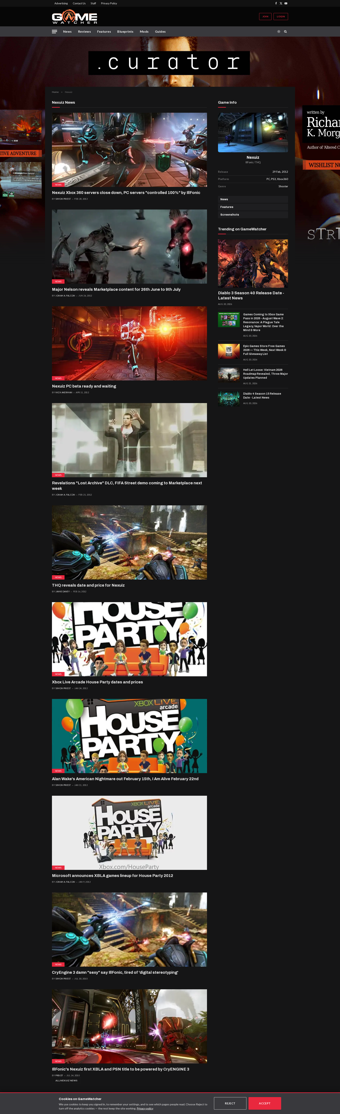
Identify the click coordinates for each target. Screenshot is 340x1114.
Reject (230, 1103)
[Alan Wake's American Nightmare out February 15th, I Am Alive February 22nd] (129, 736)
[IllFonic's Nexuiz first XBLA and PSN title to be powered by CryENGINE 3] (129, 1026)
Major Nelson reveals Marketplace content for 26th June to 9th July (116, 289)
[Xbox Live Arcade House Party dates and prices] (129, 639)
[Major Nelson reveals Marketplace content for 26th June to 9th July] (129, 247)
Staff (93, 3)
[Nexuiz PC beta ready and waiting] (129, 343)
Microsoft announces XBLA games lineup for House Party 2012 (112, 875)
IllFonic (249, 162)
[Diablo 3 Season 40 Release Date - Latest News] (253, 263)
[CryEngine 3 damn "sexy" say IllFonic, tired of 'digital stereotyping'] (129, 929)
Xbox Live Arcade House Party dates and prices (97, 682)
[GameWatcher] (74, 16)
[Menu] (54, 31)
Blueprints (125, 31)
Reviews (84, 31)
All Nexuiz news (66, 1080)
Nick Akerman (63, 392)
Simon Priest (63, 199)
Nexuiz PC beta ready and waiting (84, 386)
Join (265, 16)
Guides (160, 31)
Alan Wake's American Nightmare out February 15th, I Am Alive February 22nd (125, 779)
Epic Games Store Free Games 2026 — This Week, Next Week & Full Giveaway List (264, 350)
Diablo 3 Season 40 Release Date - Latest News (251, 295)
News (67, 31)
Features (104, 31)
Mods (144, 31)
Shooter (283, 186)
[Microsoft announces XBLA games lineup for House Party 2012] (129, 833)
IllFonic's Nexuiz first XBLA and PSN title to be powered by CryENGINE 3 (120, 1069)
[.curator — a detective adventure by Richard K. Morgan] (170, 62)
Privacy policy (145, 1108)
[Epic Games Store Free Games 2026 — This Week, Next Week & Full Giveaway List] (229, 351)
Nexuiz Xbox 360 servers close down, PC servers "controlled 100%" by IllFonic (126, 192)
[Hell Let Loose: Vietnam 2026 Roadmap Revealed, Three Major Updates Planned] (229, 375)
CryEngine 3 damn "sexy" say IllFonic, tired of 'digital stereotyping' (115, 972)
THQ (258, 162)
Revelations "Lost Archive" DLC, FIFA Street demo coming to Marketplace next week (127, 485)
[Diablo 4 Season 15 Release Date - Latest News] (229, 398)
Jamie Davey (62, 591)
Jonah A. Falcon (65, 295)
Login (281, 16)
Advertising (61, 3)
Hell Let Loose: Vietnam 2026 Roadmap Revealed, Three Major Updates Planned (265, 373)
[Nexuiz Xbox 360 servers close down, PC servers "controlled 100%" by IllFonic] (129, 150)
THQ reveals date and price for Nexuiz (88, 585)
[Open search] (286, 31)
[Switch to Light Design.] (278, 31)
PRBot (59, 1075)
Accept (265, 1103)
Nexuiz (253, 157)
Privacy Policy (109, 3)
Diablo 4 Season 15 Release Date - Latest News (262, 395)
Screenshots (229, 214)
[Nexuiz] (253, 132)
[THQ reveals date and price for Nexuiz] (129, 542)
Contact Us (79, 3)
